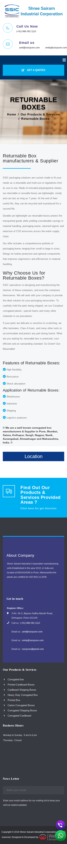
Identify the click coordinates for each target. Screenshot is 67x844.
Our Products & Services (40, 114)
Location (33, 456)
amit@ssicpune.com (29, 47)
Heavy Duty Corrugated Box (22, 695)
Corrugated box (15, 679)
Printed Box (13, 700)
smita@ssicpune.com (56, 47)
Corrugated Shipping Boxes (22, 710)
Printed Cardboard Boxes (21, 684)
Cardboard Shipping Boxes (21, 689)
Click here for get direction (38, 508)
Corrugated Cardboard (19, 715)
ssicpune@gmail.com (33, 649)
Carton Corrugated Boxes (21, 705)
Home (11, 114)
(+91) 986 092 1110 (26, 31)
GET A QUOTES (35, 70)
